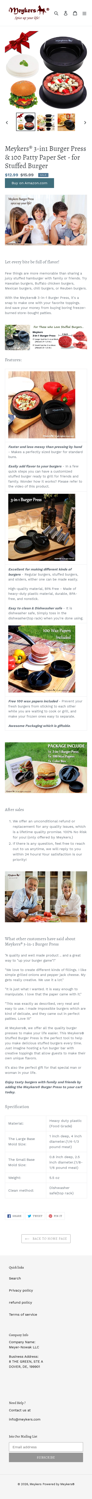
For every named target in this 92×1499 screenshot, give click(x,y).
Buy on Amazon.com (29, 183)
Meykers (36, 1484)
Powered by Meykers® (59, 1484)
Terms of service (23, 1314)
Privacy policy (21, 1290)
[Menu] (84, 13)
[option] (26, 122)
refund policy (20, 1302)
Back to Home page (49, 1239)
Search (15, 1278)
